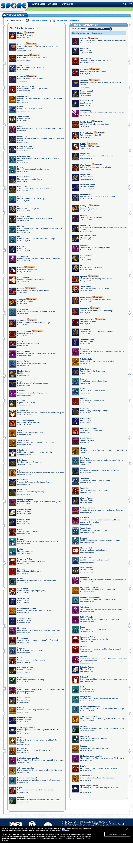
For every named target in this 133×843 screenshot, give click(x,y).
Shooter (82, 824)
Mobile (110, 822)
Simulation (113, 824)
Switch (77, 822)
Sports (120, 824)
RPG (94, 824)
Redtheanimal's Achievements (87, 33)
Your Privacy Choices (117, 834)
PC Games (85, 822)
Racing (76, 824)
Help (124, 4)
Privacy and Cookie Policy (69, 838)
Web (91, 822)
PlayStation (103, 822)
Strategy (105, 824)
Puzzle (89, 824)
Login (130, 4)
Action (99, 824)
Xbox (96, 822)
